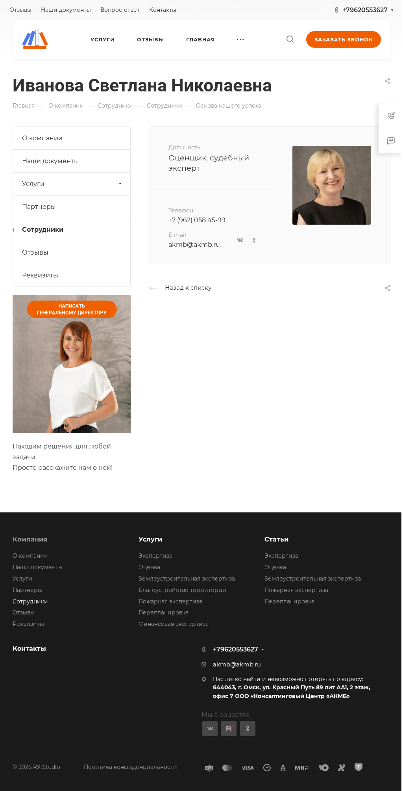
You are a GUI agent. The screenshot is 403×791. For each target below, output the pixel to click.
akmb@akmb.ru (194, 244)
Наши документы (50, 161)
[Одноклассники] (247, 728)
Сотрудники (42, 229)
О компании (42, 138)
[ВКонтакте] (210, 728)
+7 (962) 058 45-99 (197, 220)
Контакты (29, 648)
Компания (30, 539)
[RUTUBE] (229, 728)
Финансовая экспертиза (174, 624)
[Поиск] (290, 39)
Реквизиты (40, 275)
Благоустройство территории (182, 590)
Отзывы (35, 252)
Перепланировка (164, 612)
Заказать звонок (343, 39)
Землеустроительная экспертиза (187, 578)
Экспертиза (155, 556)
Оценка (149, 567)
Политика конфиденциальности (130, 767)
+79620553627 (365, 10)
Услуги (33, 184)
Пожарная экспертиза (170, 601)
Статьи (276, 539)
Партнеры (39, 206)
